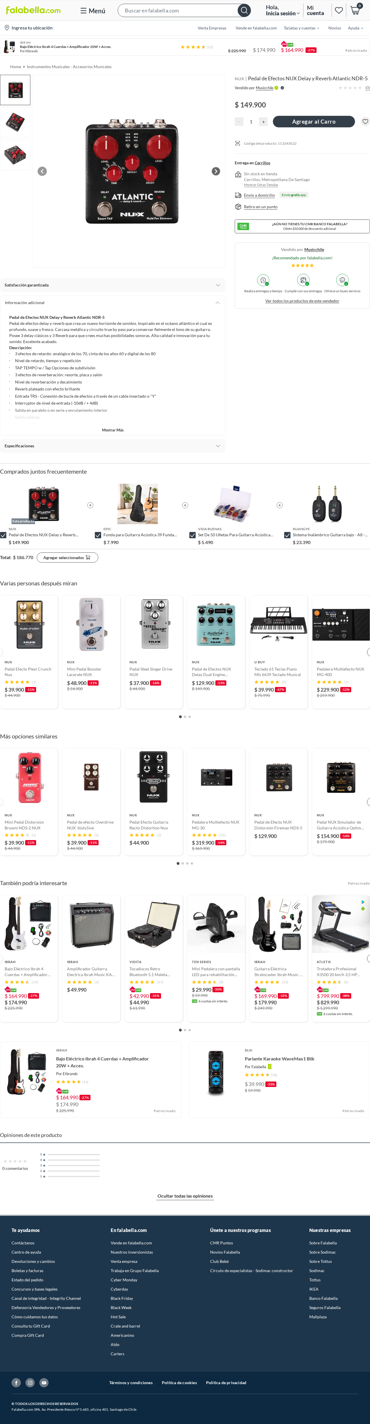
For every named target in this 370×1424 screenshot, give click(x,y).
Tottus (315, 1279)
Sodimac (317, 1270)
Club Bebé (219, 1261)
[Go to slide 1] (180, 716)
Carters (117, 1353)
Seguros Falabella (325, 1307)
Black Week (121, 1307)
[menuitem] (298, 27)
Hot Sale (118, 1316)
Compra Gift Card (28, 1335)
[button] (184, 10)
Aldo (115, 1344)
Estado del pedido (27, 1279)
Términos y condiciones (131, 1382)
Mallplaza (318, 1316)
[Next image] (216, 171)
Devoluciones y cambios (33, 1261)
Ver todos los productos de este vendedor (302, 300)
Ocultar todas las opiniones (185, 1195)
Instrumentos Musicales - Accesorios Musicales (69, 66)
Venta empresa (124, 1261)
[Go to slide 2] (185, 717)
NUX (239, 78)
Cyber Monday (124, 1279)
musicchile (314, 249)
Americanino (122, 1335)
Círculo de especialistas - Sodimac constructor (251, 1270)
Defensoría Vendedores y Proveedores (46, 1307)
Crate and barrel (125, 1326)
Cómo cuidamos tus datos (35, 1316)
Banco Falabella (323, 1298)
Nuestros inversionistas (132, 1252)
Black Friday (122, 1298)
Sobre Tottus (320, 1261)
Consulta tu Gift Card (31, 1326)
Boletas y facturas (27, 1270)
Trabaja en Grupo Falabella (135, 1270)
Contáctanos (23, 1242)
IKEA (314, 1289)
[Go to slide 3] (189, 717)
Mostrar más (113, 430)
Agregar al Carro (314, 121)
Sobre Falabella (323, 1242)
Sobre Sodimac (322, 1252)
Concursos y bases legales (35, 1289)
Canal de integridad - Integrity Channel (46, 1298)
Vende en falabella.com (131, 1242)
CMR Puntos (221, 1242)
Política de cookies (179, 1382)
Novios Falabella (225, 1252)
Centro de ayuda (26, 1252)
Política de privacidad (226, 1382)
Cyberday (119, 1289)
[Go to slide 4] (192, 863)
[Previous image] (42, 171)
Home (15, 66)
